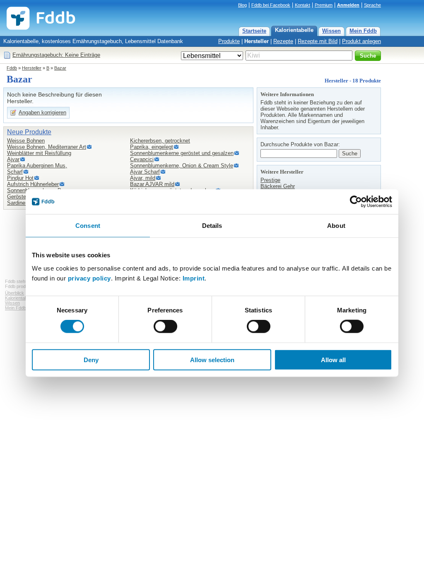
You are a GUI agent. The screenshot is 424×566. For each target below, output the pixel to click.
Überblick (14, 292)
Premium (323, 4)
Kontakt (302, 4)
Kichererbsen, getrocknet (160, 141)
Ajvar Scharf (145, 172)
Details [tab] (212, 225)
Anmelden (348, 4)
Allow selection (212, 359)
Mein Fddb (363, 31)
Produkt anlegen (361, 41)
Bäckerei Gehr (277, 186)
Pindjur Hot (20, 178)
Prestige (270, 180)
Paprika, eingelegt (151, 147)
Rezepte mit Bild (317, 41)
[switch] (165, 326)
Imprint (194, 277)
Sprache (372, 4)
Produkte (229, 41)
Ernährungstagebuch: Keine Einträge (56, 55)
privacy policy (89, 277)
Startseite (254, 31)
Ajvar (13, 159)
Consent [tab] (87, 225)
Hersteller (256, 41)
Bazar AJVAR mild (152, 184)
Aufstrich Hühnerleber (33, 184)
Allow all (333, 359)
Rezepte (283, 41)
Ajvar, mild (142, 178)
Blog (242, 4)
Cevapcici (142, 159)
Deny (91, 359)
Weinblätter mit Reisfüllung (39, 153)
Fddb (12, 67)
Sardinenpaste (24, 203)
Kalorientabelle (294, 30)
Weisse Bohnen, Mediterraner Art (46, 147)
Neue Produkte (29, 131)
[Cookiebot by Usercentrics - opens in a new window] (356, 202)
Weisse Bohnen (26, 141)
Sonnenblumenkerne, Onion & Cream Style (181, 165)
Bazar (60, 67)
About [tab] (336, 225)
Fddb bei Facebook (270, 4)
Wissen (331, 31)
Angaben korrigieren (42, 112)
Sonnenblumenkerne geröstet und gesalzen (182, 153)
